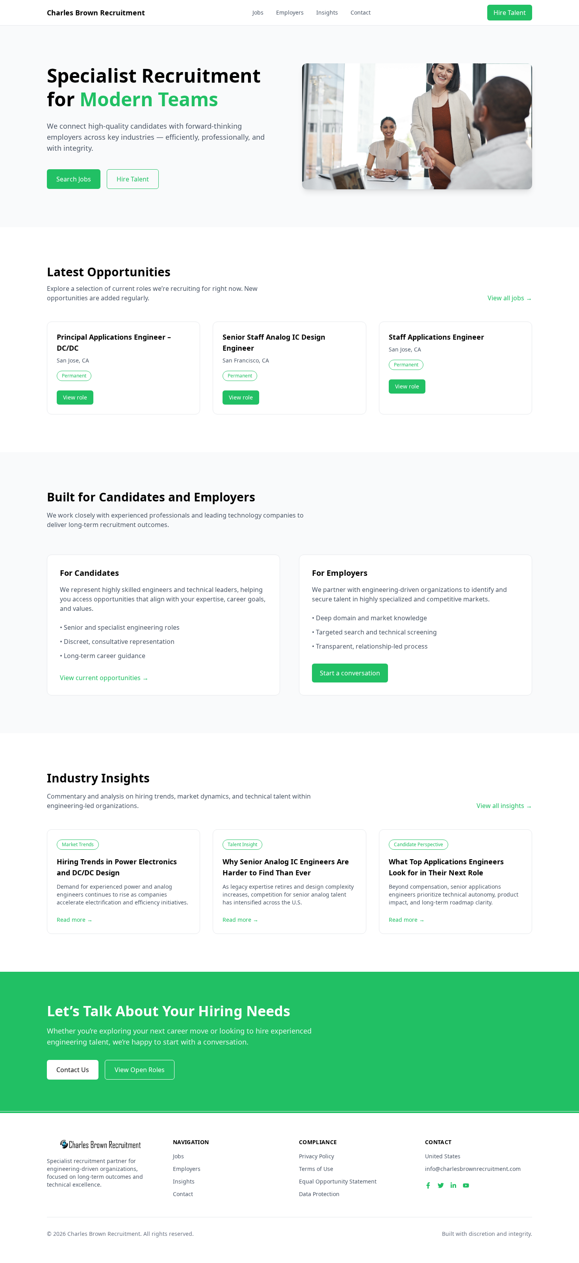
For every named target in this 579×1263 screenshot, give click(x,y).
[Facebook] (428, 1185)
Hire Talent (510, 12)
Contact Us (72, 1069)
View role (75, 397)
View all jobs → (510, 298)
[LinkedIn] (453, 1185)
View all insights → (504, 805)
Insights (327, 12)
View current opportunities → (104, 677)
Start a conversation (350, 673)
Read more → (75, 919)
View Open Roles (140, 1069)
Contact (361, 12)
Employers (290, 12)
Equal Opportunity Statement (338, 1181)
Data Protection (319, 1194)
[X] (441, 1185)
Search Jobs (73, 179)
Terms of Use (316, 1168)
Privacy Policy (316, 1156)
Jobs (258, 12)
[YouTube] (466, 1185)
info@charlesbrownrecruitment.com (473, 1168)
